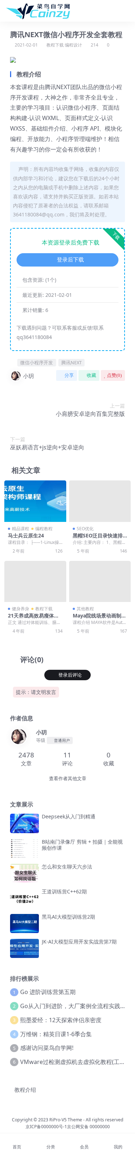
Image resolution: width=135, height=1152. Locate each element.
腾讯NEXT (71, 362)
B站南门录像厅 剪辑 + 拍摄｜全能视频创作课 (82, 844)
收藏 (91, 375)
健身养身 (20, 609)
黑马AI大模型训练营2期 (68, 916)
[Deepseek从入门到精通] (24, 823)
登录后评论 (70, 675)
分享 (69, 375)
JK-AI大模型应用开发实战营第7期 (79, 941)
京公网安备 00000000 (88, 1127)
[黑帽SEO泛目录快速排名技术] (100, 501)
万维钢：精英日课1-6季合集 (56, 1034)
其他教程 (85, 609)
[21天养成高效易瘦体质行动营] (35, 581)
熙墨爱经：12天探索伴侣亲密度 (61, 1020)
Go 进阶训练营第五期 (48, 992)
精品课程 (20, 529)
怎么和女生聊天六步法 (67, 866)
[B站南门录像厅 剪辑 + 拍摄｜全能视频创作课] (24, 848)
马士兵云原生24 (26, 535)
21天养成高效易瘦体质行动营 (33, 618)
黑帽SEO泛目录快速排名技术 (98, 538)
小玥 (28, 375)
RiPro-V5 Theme (65, 1120)
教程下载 (55, 45)
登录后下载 (70, 260)
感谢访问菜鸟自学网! (46, 1048)
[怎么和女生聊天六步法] (24, 873)
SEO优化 (85, 529)
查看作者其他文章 (67, 778)
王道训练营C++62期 (64, 891)
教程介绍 (25, 1089)
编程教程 (44, 529)
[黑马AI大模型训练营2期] (24, 923)
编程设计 (73, 45)
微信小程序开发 (36, 362)
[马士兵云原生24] (35, 501)
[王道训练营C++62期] (24, 898)
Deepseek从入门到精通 (68, 816)
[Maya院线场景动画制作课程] (100, 581)
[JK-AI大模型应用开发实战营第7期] (24, 948)
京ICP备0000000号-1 (46, 1127)
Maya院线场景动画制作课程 (99, 618)
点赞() (114, 375)
